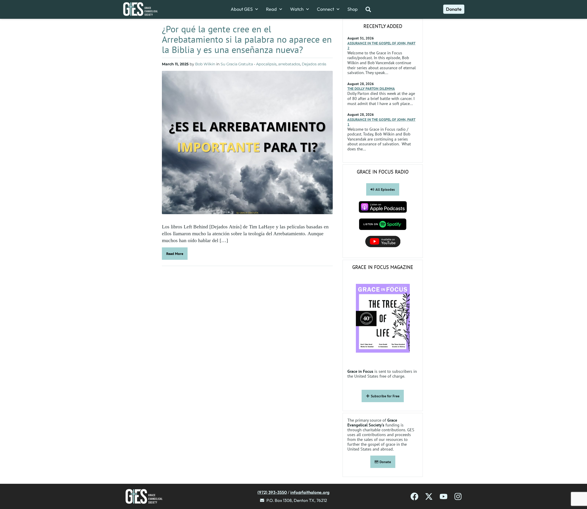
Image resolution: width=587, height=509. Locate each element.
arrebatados (289, 64)
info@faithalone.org (309, 492)
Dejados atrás (314, 64)
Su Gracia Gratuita (237, 64)
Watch (297, 9)
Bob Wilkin (205, 64)
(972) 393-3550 (272, 492)
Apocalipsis (266, 64)
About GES (242, 9)
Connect (325, 9)
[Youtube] (444, 496)
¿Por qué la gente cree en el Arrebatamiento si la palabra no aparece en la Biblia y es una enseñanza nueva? (247, 39)
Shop (352, 9)
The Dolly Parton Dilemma (371, 88)
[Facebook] (414, 496)
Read (271, 9)
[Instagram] (458, 496)
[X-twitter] (429, 496)
